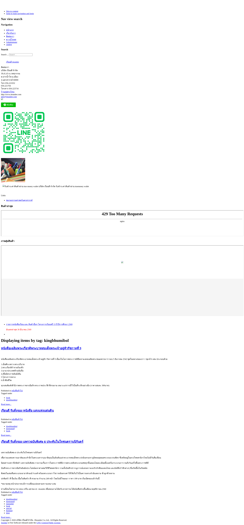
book (8, 398)
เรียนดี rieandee (12, 62)
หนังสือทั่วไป (17, 391)
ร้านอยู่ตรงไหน (7, 92)
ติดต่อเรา (10, 36)
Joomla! (4, 523)
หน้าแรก (10, 30)
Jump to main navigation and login (20, 13)
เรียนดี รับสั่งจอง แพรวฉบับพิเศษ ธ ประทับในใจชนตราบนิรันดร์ (42, 441)
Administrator (11, 42)
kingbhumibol (11, 400)
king (8, 513)
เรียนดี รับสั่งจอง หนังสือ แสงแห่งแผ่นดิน (27, 410)
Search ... (5, 54)
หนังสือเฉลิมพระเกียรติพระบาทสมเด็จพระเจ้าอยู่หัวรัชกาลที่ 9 (41, 348)
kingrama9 (10, 429)
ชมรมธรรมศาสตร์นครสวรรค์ (19, 200)
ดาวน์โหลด (11, 39)
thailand (9, 511)
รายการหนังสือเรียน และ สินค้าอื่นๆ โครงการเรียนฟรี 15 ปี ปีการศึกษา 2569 (39, 324)
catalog (9, 44)
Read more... (6, 404)
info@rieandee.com (9, 97)
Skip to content (12, 11)
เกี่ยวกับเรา (11, 33)
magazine (10, 504)
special (9, 508)
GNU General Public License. (48, 523)
